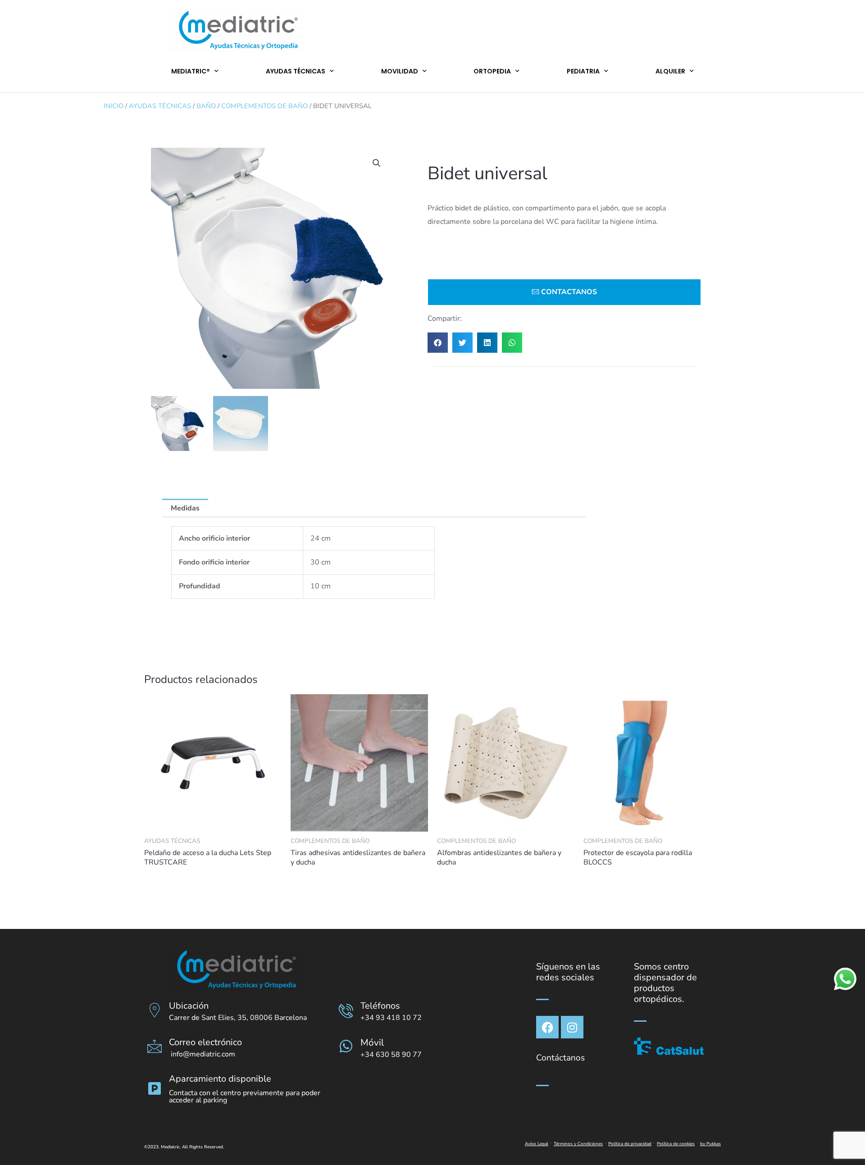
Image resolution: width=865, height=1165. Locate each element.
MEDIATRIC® (190, 71)
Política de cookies (676, 1144)
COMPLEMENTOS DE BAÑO (264, 105)
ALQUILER (670, 71)
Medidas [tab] (185, 508)
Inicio (113, 105)
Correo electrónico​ (205, 1042)
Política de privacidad (629, 1144)
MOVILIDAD (399, 71)
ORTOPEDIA (492, 71)
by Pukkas (710, 1144)
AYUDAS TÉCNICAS (295, 71)
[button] (377, 163)
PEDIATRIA (583, 71)
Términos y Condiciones (578, 1144)
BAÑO (206, 105)
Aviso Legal (536, 1144)
